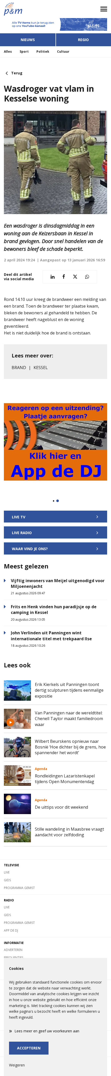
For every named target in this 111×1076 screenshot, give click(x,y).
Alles (8, 51)
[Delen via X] (75, 276)
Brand (19, 367)
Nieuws (28, 39)
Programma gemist (19, 888)
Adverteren (13, 950)
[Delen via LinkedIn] (52, 276)
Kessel (41, 367)
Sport (24, 51)
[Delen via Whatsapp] (87, 276)
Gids (7, 880)
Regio (83, 39)
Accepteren (29, 1048)
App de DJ (11, 930)
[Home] (28, 9)
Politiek (42, 51)
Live (7, 872)
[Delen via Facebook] (63, 276)
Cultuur (63, 51)
